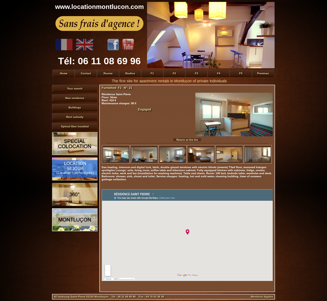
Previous (151, 35)
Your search (75, 88)
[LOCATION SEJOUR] (74, 179)
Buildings (75, 107)
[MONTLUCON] (74, 230)
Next (271, 35)
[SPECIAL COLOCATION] (74, 154)
